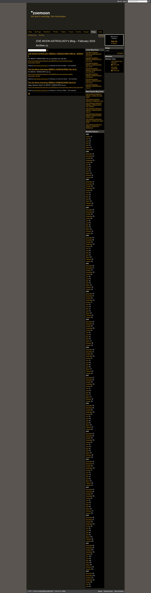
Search (149, 1)
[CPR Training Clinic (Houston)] (107, 65)
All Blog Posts (32, 35)
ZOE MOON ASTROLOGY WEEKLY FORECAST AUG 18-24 (94, 95)
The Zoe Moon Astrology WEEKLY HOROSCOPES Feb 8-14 (52, 83)
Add (102, 35)
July (87, 138)
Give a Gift (116, 64)
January (88, 149)
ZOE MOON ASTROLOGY (41, 65)
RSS (29, 94)
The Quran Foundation (114, 67)
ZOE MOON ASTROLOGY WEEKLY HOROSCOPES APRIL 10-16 (94, 115)
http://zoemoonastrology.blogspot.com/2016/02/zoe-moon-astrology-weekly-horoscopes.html (55, 87)
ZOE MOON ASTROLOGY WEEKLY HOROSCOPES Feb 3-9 (94, 110)
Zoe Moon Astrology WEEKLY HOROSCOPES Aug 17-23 (93, 59)
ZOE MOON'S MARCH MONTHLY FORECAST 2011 (94, 100)
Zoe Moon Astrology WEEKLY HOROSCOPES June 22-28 (93, 75)
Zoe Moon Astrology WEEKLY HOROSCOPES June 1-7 (93, 86)
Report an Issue (108, 591)
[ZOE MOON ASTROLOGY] (31, 44)
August (88, 136)
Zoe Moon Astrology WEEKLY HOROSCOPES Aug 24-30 (93, 54)
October (88, 158)
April (87, 145)
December (89, 154)
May (87, 143)
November (89, 156)
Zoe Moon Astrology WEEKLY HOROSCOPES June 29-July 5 (93, 70)
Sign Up (119, 1)
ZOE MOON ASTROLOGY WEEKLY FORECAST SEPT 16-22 (94, 121)
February (88, 175)
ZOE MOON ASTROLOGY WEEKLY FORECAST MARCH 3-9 (94, 126)
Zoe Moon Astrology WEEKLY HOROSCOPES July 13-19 (93, 64)
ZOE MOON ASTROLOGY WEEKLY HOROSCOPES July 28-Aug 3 (94, 104)
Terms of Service (119, 591)
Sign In (125, 1)
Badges (100, 591)
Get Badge (120, 53)
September (89, 160)
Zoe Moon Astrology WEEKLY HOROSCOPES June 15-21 (93, 80)
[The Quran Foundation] (107, 71)
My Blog (41, 35)
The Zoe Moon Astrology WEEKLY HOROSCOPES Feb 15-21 (52, 69)
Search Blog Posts (48, 50)
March (88, 147)
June (87, 141)
